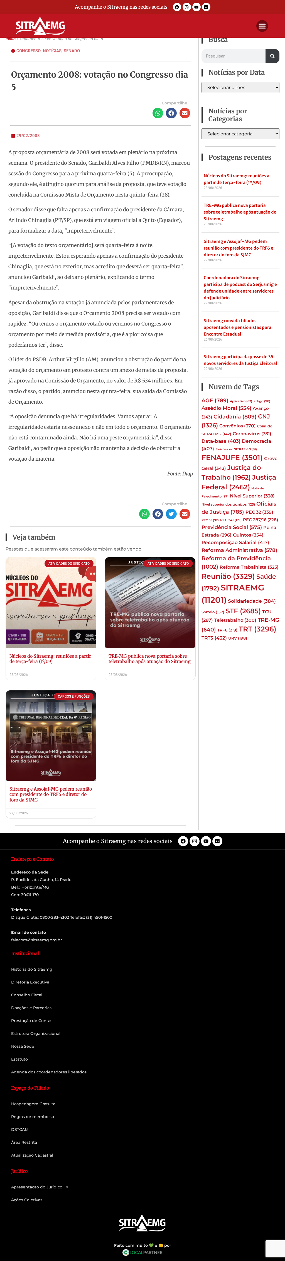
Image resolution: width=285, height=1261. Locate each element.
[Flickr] (206, 7)
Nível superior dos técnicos (228, 504)
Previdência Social (232, 527)
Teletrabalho (235, 620)
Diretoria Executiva (30, 982)
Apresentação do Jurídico (36, 1187)
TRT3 (214, 638)
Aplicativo (241, 401)
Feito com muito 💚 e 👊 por (142, 1245)
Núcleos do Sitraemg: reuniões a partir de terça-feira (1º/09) (50, 658)
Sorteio (213, 612)
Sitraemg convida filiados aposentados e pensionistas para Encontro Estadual (237, 327)
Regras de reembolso (32, 1116)
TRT (257, 629)
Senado (72, 50)
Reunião (228, 576)
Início (11, 38)
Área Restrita (24, 1142)
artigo (262, 401)
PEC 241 (231, 520)
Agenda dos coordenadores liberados (49, 1072)
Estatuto (19, 1059)
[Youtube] (196, 7)
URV (237, 638)
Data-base (221, 441)
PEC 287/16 (260, 519)
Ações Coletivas (26, 1199)
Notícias (52, 50)
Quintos (248, 535)
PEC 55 (210, 520)
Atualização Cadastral (32, 1155)
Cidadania (235, 416)
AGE (215, 400)
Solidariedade (252, 601)
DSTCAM (19, 1129)
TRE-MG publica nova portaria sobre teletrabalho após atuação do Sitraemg (150, 658)
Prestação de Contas (31, 1020)
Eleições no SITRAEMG (236, 449)
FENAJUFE (232, 457)
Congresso (28, 50)
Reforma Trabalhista (249, 567)
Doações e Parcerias (31, 1007)
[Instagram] (187, 7)
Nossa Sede (22, 1046)
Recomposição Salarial (235, 542)
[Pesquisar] (272, 56)
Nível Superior (252, 496)
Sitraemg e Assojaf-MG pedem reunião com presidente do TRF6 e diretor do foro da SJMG (50, 794)
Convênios (237, 426)
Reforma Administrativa (239, 550)
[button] (262, 26)
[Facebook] (177, 7)
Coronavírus (252, 433)
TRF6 (227, 630)
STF (243, 611)
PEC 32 (259, 512)
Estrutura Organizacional (35, 1033)
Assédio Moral (226, 408)
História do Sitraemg (31, 969)
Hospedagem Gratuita (33, 1103)
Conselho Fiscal (26, 994)
